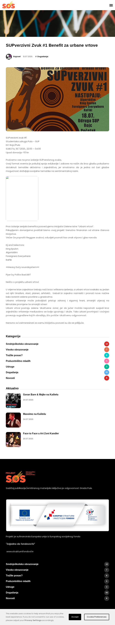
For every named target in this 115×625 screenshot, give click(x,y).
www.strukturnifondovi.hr (20, 551)
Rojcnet (17, 56)
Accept (74, 616)
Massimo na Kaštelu (34, 414)
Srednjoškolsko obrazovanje (57, 344)
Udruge (56, 366)
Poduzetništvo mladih (56, 361)
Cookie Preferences (96, 616)
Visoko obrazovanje (56, 349)
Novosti (56, 378)
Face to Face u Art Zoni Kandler (41, 433)
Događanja (42, 56)
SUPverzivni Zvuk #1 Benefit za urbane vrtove (52, 45)
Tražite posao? (56, 355)
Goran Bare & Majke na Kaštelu (40, 394)
